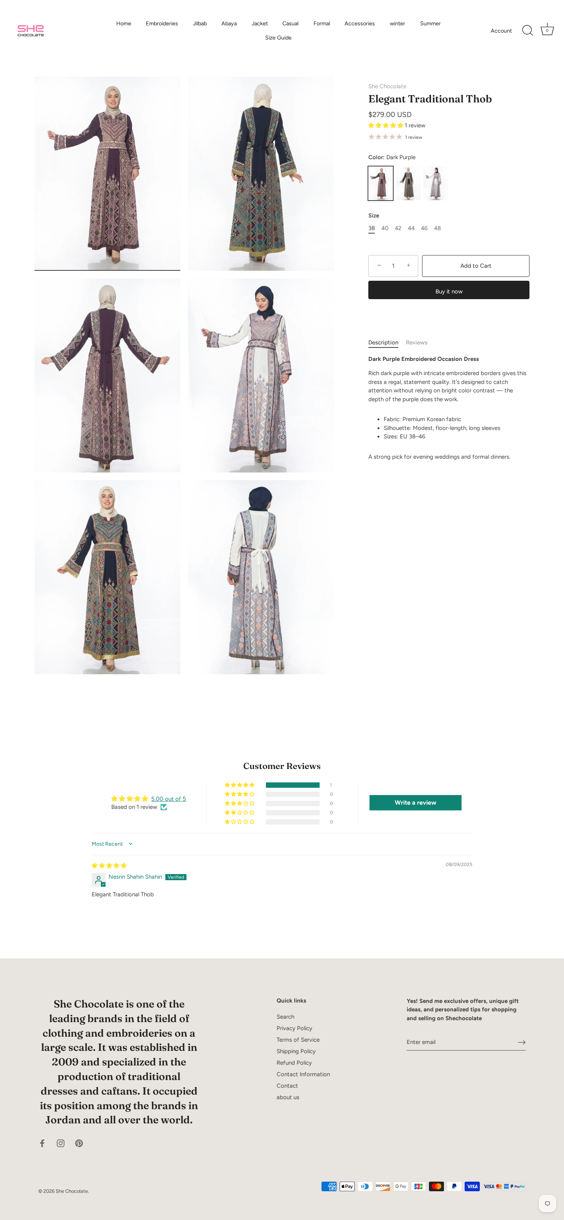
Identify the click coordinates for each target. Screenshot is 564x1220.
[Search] (527, 30)
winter (397, 23)
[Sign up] (522, 1042)
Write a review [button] (415, 802)
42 (398, 228)
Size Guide (278, 37)
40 (385, 228)
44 (411, 228)
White (436, 183)
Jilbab (200, 23)
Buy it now (449, 291)
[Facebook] (42, 1142)
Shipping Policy (296, 1051)
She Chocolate (387, 86)
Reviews (416, 342)
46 (424, 228)
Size (373, 215)
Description (383, 342)
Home (123, 23)
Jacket (260, 23)
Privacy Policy (294, 1028)
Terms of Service (298, 1039)
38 (371, 228)
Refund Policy (294, 1062)
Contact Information (303, 1074)
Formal (321, 23)
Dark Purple (380, 183)
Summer (430, 23)
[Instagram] (60, 1142)
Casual (290, 23)
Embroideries (162, 23)
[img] (109, 865)
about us (288, 1097)
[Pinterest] (79, 1142)
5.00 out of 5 (168, 798)
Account (501, 30)
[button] (386, 125)
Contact (287, 1085)
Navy (408, 183)
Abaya (229, 23)
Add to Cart (475, 265)
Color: (392, 157)
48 (437, 228)
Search (285, 1016)
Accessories (360, 23)
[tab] (387, 342)
